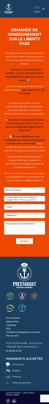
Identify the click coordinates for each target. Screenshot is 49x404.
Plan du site (12, 336)
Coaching (11, 325)
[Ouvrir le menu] (43, 8)
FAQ (8, 328)
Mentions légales (12, 395)
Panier (37, 12)
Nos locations (13, 318)
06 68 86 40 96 (13, 351)
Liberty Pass (12, 321)
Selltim (32, 393)
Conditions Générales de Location (23, 332)
